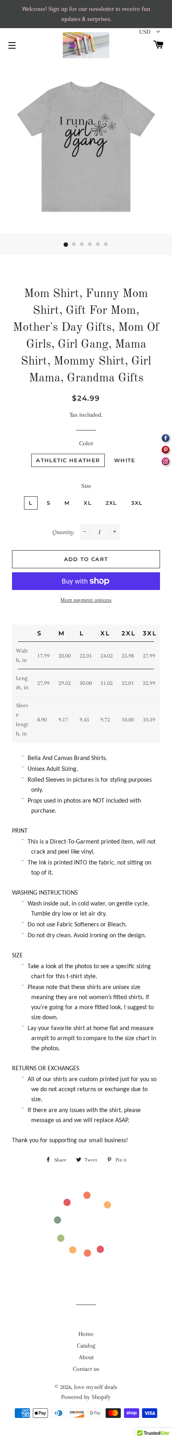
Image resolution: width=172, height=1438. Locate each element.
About (86, 1357)
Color (86, 443)
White (125, 460)
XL (88, 503)
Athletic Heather (68, 460)
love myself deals (95, 1387)
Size (86, 486)
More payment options (86, 600)
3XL (137, 503)
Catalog (86, 1345)
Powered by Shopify (86, 1397)
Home (86, 1334)
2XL (111, 503)
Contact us (86, 1368)
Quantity (63, 532)
